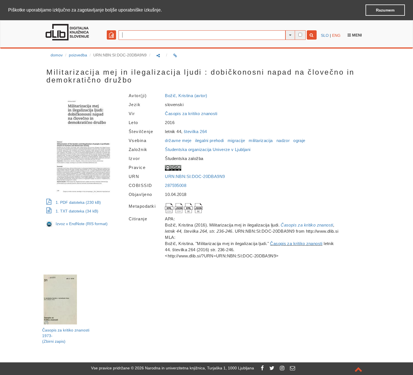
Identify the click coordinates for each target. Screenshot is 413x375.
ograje (299, 140)
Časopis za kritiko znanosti (191, 113)
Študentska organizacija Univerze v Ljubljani (207, 149)
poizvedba (78, 55)
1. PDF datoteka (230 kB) (78, 202)
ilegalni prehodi (209, 140)
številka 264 (195, 131)
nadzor (283, 140)
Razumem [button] (385, 10)
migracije (236, 140)
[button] (164, 10)
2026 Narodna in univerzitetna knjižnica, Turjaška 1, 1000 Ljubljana (194, 368)
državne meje (178, 140)
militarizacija (261, 140)
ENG (336, 35)
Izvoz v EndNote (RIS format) (80, 223)
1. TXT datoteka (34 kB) (77, 211)
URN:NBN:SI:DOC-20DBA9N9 (195, 176)
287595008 (175, 185)
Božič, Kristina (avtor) (186, 95)
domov (57, 55)
